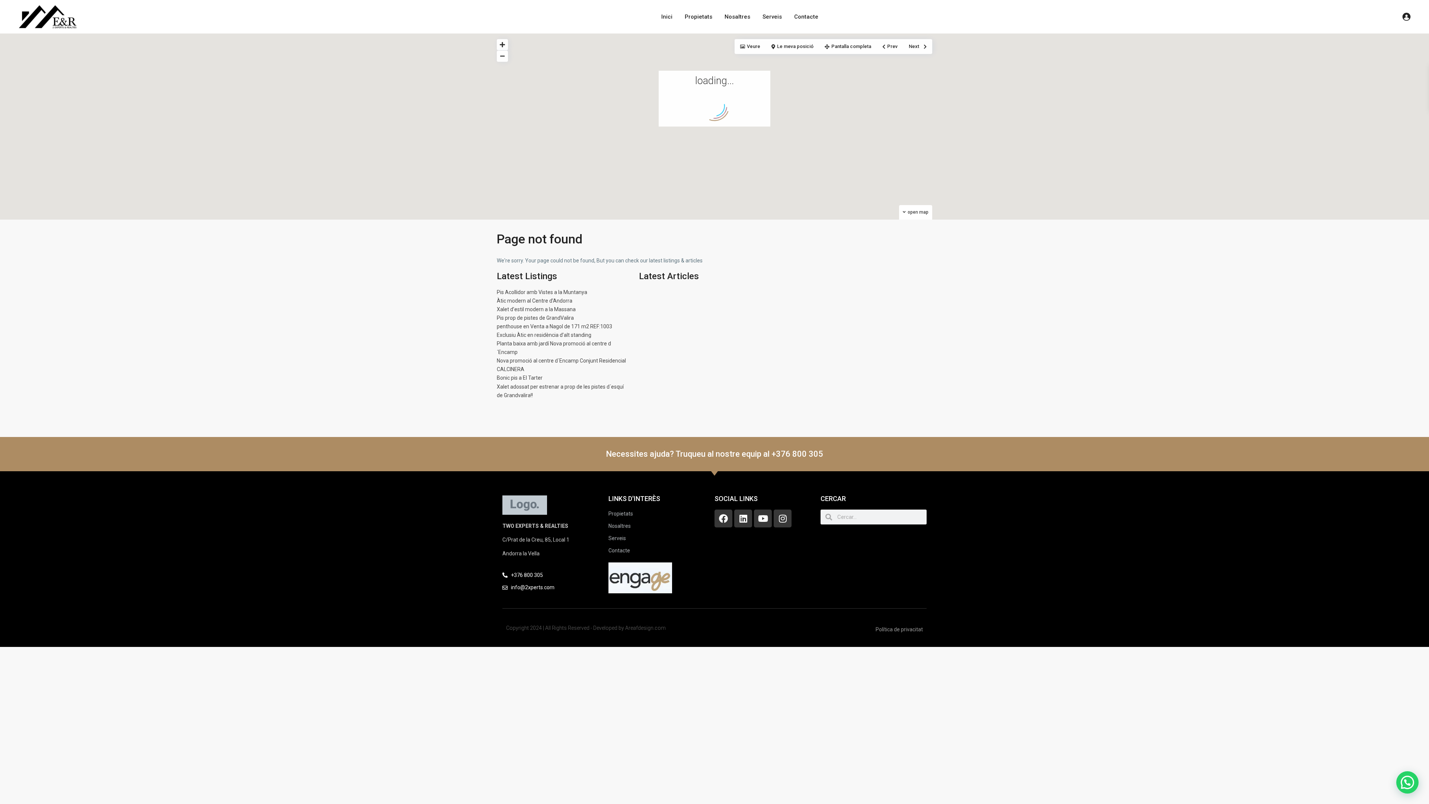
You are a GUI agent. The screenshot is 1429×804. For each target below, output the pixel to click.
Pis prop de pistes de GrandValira (535, 318)
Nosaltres (737, 16)
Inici (666, 16)
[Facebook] (723, 518)
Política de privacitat (899, 629)
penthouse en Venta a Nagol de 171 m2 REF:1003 (554, 326)
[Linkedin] (743, 518)
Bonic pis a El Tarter (520, 378)
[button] (1407, 782)
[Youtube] (763, 518)
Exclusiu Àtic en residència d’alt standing (544, 335)
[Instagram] (783, 518)
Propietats (698, 16)
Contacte (806, 16)
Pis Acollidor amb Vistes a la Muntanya (542, 292)
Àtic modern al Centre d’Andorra (534, 301)
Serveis (772, 16)
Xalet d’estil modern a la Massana (536, 309)
